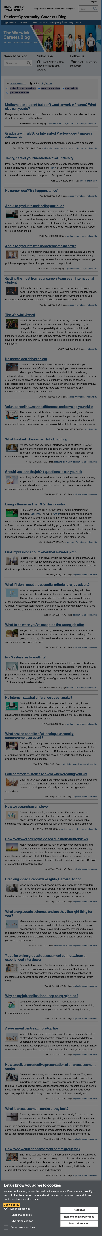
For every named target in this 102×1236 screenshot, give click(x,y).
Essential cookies (20, 1208)
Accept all (79, 1209)
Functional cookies (21, 1214)
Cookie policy (11, 1204)
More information (79, 1223)
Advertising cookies (21, 1221)
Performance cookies (22, 1227)
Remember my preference (79, 1216)
